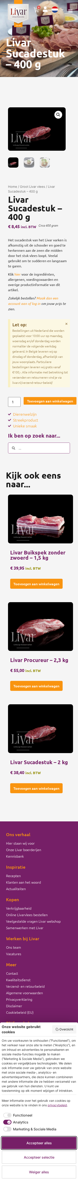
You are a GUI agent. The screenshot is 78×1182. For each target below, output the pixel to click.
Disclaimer (14, 1006)
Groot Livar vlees (32, 187)
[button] (70, 11)
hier (18, 274)
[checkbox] (17, 1115)
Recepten (13, 875)
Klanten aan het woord (23, 882)
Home (12, 187)
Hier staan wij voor (20, 843)
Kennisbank (15, 856)
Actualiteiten (16, 888)
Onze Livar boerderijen (23, 849)
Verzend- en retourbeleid (25, 986)
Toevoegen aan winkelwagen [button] (36, 583)
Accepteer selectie (39, 1157)
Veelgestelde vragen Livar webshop (33, 921)
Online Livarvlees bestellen (27, 914)
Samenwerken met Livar (24, 927)
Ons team (13, 947)
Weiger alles (39, 1172)
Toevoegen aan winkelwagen (50, 401)
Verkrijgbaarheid (18, 908)
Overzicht (66, 1029)
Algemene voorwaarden (24, 993)
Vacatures (13, 953)
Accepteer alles (39, 1143)
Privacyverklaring (19, 999)
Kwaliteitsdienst (18, 980)
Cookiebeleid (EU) (20, 1012)
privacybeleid (57, 1105)
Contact (12, 973)
